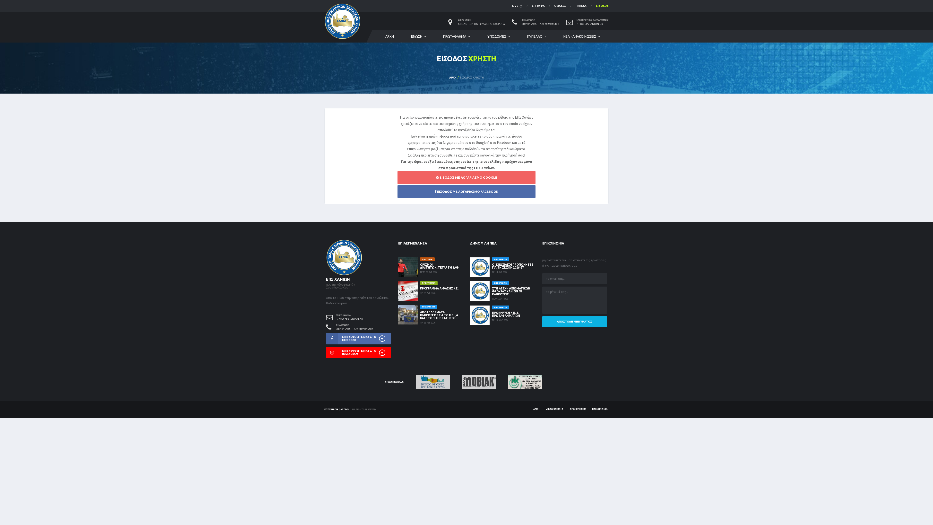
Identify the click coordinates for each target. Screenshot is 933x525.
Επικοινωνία (599, 409)
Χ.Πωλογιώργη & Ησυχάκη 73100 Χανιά (481, 24)
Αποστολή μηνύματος (574, 321)
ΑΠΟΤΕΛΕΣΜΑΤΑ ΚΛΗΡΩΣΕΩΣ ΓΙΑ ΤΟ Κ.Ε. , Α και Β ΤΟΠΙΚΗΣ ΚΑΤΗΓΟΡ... (439, 315)
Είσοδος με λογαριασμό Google (468, 177)
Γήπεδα (581, 5)
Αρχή (389, 36)
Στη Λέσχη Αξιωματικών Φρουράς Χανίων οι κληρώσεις (511, 291)
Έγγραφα (538, 5)
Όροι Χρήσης (578, 409)
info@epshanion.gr (589, 24)
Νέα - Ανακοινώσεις (579, 36)
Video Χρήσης (554, 409)
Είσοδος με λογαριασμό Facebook (467, 191)
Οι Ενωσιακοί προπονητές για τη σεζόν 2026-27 (512, 266)
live (515, 5)
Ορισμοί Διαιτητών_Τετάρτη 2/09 (439, 266)
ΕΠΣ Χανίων (331, 409)
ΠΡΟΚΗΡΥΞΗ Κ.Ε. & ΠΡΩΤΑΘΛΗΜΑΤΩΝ (506, 314)
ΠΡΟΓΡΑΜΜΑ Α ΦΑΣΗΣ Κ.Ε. (439, 288)
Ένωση (416, 36)
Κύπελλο (535, 36)
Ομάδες (560, 5)
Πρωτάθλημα (454, 36)
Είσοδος (602, 5)
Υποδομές (496, 36)
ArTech (344, 409)
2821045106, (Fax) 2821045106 (540, 24)
